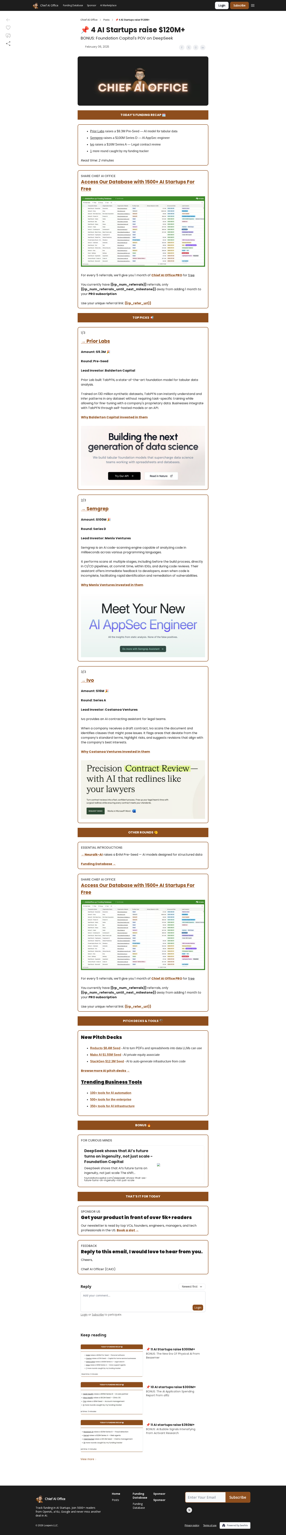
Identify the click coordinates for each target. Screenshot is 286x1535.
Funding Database (97, 864)
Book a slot (126, 1230)
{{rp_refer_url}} (138, 303)
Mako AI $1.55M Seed (105, 1054)
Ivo (90, 680)
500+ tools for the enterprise (110, 1099)
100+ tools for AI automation (110, 1093)
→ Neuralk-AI (92, 854)
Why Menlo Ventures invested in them (112, 585)
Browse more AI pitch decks (104, 1070)
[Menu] (252, 5)
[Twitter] (189, 1510)
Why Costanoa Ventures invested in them (115, 751)
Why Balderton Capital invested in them (114, 417)
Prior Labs (98, 341)
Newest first (189, 1286)
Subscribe (239, 5)
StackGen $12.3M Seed (107, 1061)
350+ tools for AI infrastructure (112, 1106)
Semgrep (98, 508)
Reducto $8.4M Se (103, 1048)
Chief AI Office (89, 19)
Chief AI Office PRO (166, 275)
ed (118, 1048)
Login (221, 5)
